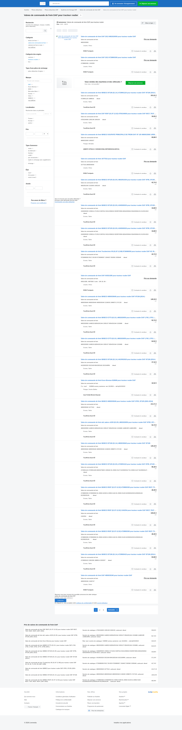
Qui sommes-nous (29, 696)
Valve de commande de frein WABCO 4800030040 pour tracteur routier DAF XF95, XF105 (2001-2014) (117, 401)
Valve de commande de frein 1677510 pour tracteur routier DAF (103, 159)
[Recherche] (51, 3)
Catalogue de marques (62, 709)
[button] (150, 51)
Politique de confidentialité (63, 700)
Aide (25, 700)
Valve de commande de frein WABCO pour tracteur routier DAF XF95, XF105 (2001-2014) (50, 669)
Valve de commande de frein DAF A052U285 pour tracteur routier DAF (106, 275)
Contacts (26, 703)
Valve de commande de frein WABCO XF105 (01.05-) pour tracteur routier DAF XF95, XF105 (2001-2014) (51, 651)
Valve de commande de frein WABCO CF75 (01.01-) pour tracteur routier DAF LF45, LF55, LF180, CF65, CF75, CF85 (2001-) (50, 645)
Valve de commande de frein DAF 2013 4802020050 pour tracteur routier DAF (108, 36)
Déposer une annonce (135, 83)
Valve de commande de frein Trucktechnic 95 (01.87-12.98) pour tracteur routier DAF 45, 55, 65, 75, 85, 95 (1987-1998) (50, 663)
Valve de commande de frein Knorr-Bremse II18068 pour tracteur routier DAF (108, 380)
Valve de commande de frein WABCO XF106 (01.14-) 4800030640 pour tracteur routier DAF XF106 (115, 443)
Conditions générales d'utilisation (65, 696)
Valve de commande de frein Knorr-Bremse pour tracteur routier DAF (46, 641)
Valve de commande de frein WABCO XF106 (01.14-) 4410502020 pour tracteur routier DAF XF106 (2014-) (118, 359)
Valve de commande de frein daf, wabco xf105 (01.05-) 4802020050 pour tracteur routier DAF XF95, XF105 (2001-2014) (123, 422)
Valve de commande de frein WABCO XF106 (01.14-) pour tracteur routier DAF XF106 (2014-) (51, 657)
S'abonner (60, 600)
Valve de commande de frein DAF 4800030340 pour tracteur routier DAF (106, 575)
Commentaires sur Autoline (64, 706)
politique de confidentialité (84, 603)
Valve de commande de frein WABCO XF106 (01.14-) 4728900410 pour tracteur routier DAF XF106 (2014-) (118, 554)
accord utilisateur (102, 603)
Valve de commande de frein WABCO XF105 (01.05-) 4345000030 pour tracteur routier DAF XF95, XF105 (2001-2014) (122, 205)
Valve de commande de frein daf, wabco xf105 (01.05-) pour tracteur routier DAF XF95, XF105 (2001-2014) (51, 635)
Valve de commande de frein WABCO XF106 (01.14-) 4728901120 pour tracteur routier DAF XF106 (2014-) (118, 92)
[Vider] (51, 28)
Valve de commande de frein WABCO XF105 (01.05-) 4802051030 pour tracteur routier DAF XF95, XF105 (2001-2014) (122, 180)
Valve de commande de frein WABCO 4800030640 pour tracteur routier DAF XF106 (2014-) (113, 296)
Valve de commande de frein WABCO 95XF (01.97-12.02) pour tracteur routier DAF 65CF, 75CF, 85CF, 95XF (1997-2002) (50, 680)
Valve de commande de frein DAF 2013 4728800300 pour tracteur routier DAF (108, 57)
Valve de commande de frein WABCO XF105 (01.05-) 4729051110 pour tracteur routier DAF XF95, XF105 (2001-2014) (122, 464)
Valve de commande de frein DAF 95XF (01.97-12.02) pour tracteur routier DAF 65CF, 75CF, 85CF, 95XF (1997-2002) (51, 630)
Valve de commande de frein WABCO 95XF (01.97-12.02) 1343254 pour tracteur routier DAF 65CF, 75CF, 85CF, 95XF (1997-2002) (126, 510)
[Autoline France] (30, 3)
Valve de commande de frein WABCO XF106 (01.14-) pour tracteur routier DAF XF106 (51, 675)
